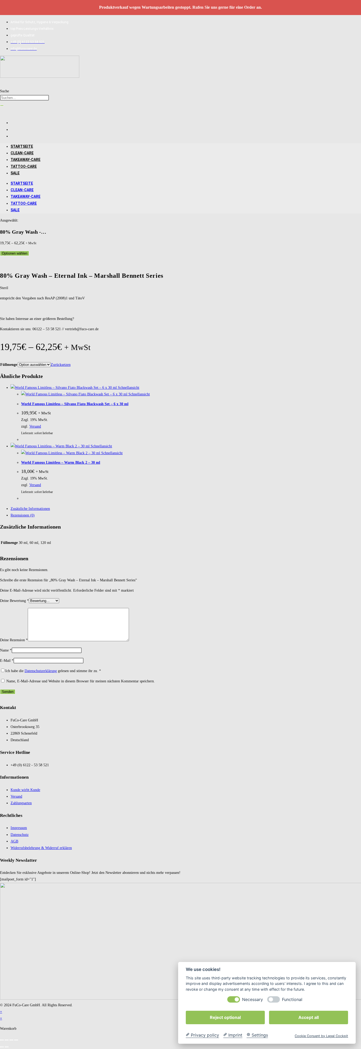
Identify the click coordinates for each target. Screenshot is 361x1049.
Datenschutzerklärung (41, 671)
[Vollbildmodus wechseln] (6, 1040)
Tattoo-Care (24, 166)
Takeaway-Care (25, 159)
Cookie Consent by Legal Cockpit (321, 1036)
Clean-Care (22, 153)
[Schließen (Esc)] (16, 1040)
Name (6, 650)
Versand (35, 426)
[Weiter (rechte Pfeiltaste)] (6, 1046)
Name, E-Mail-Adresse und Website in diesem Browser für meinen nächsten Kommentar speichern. (80, 681)
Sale (15, 173)
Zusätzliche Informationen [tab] (30, 509)
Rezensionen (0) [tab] (23, 515)
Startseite (22, 146)
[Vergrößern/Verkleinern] (2, 1040)
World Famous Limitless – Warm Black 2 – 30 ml (60, 462)
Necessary (252, 999)
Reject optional (225, 1017)
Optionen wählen (14, 253)
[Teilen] (11, 1040)
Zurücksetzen (61, 365)
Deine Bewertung (14, 601)
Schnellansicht (128, 388)
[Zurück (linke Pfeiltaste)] (2, 1046)
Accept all (308, 1017)
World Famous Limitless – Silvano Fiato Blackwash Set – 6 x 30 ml (74, 404)
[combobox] (24, 97)
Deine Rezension (14, 640)
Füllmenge (8, 365)
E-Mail (6, 661)
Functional (292, 999)
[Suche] (2, 105)
